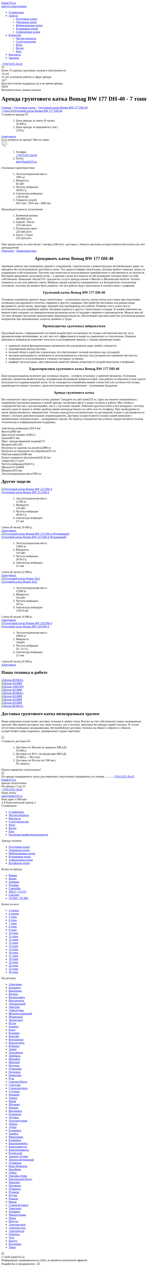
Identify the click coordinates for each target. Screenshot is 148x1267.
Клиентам (15, 35)
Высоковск (15, 1110)
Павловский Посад (20, 1179)
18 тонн (13, 959)
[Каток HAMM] (11, 683)
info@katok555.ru (26, 161)
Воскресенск (16, 1000)
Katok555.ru (14, 4)
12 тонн (13, 939)
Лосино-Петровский (21, 1159)
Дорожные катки (26, 22)
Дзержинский (17, 1003)
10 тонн (13, 933)
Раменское (15, 1075)
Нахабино (15, 1169)
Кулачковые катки (27, 28)
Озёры (13, 1172)
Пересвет (14, 1182)
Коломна (14, 1033)
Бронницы (15, 990)
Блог (19, 51)
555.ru (8, 779)
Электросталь (17, 1227)
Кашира (13, 1026)
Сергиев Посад (18, 1081)
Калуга (13, 1240)
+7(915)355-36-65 (12, 63)
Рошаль (13, 1198)
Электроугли (16, 1231)
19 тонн (13, 962)
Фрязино (14, 1094)
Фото (19, 44)
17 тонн (13, 955)
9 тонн (13, 929)
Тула (11, 1237)
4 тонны (14, 913)
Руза (11, 1078)
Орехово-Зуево (18, 1175)
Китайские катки (19, 863)
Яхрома (13, 1107)
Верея (12, 1101)
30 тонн (13, 972)
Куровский (15, 1153)
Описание (7, 250)
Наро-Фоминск (18, 1166)
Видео (20, 48)
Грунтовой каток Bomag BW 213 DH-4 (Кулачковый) (33, 537)
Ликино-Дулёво (18, 1156)
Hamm (12, 878)
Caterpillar (15, 888)
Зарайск (13, 1133)
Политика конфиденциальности (28, 834)
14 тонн (13, 946)
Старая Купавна (18, 1205)
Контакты (15, 54)
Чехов (12, 1218)
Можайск (14, 1058)
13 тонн (13, 942)
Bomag (13, 875)
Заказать (14, 57)
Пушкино (15, 1188)
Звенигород (16, 1020)
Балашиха (15, 987)
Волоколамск (17, 997)
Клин (12, 1029)
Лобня (12, 1049)
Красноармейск (18, 1143)
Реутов (13, 1195)
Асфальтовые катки (28, 31)
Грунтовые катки (26, 18)
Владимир (15, 1244)
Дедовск (14, 1117)
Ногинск (14, 1065)
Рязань (13, 1201)
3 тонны (14, 910)
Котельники (16, 1039)
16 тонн (13, 952)
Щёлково (14, 1104)
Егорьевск (15, 1130)
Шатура (13, 1221)
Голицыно (15, 1114)
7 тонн (13, 923)
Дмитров (14, 1007)
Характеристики (26, 250)
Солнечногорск (18, 1088)
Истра (12, 1023)
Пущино (14, 1192)
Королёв (14, 1036)
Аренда (13, 15)
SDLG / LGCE (17, 891)
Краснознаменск (19, 1149)
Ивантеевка (16, 1136)
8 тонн (13, 926)
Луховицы (15, 1162)
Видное (13, 994)
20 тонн (13, 965)
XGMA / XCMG (19, 898)
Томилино (15, 1208)
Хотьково (14, 1211)
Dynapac (14, 885)
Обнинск (14, 1234)
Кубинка (14, 1046)
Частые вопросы (26, 38)
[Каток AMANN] (12, 686)
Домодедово (16, 1010)
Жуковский (16, 1016)
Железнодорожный (20, 1013)
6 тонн (13, 920)
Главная (6, 107)
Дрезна (13, 1123)
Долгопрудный (18, 1120)
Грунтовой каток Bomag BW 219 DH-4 (25, 626)
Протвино (15, 1185)
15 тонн (13, 949)
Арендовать (8, 136)
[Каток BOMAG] (12, 680)
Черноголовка (17, 1214)
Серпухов (15, 1084)
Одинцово (15, 1068)
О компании (16, 12)
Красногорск (17, 1042)
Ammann (14, 881)
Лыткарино (16, 1052)
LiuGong (14, 894)
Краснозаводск (18, 1146)
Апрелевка (15, 984)
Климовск (15, 1140)
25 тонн (13, 968)
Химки (13, 1097)
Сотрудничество (26, 41)
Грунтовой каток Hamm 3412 (19, 581)
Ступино (14, 1091)
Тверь (12, 1247)
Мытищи (14, 1062)
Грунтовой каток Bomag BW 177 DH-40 (63, 107)
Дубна (12, 1127)
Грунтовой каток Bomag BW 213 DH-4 (25, 492)
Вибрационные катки (29, 25)
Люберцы (15, 1055)
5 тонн (13, 916)
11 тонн (13, 936)
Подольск (15, 1071)
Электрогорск (17, 1224)
